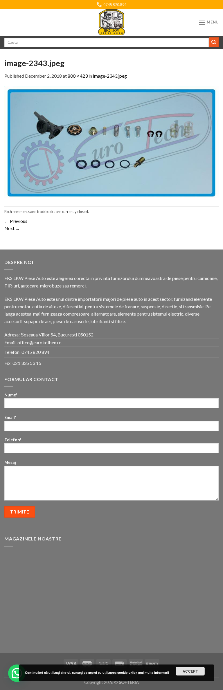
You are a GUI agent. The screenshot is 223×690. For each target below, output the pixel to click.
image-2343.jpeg (110, 76)
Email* (10, 417)
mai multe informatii (153, 672)
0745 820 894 (35, 352)
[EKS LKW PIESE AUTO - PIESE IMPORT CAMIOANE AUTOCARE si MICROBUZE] (111, 22)
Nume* (10, 394)
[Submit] (214, 42)
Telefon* (12, 439)
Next (12, 228)
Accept (190, 671)
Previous (15, 221)
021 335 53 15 (26, 363)
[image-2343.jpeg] (111, 142)
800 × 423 (78, 76)
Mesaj (10, 462)
